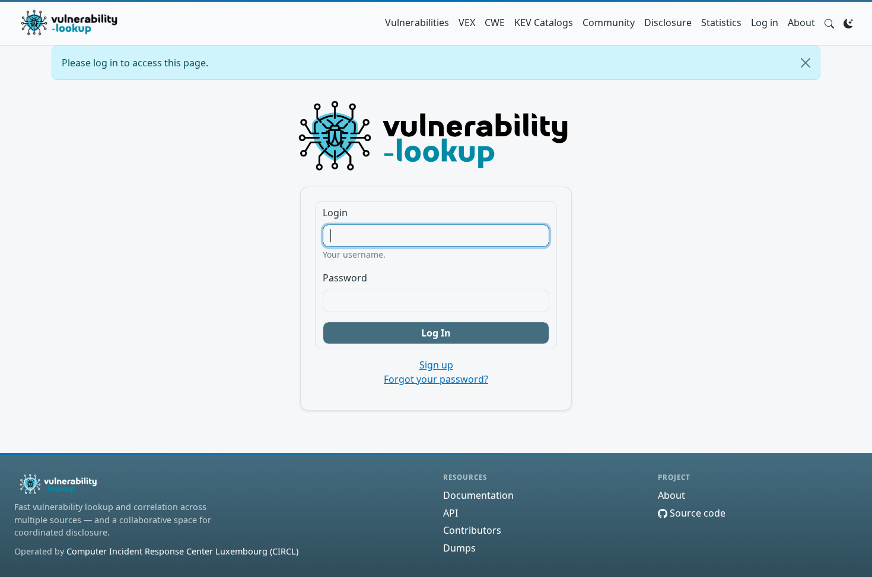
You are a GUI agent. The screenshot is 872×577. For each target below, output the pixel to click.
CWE (495, 22)
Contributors (472, 530)
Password (345, 277)
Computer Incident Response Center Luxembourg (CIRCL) (182, 551)
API (450, 513)
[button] (829, 22)
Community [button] (609, 22)
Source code (696, 513)
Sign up (436, 364)
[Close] (805, 62)
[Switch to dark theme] (848, 22)
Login (335, 212)
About (801, 22)
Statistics (721, 22)
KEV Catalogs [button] (543, 22)
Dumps (459, 547)
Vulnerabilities (417, 22)
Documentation (478, 495)
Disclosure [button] (668, 22)
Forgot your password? (436, 379)
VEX (467, 22)
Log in (764, 22)
